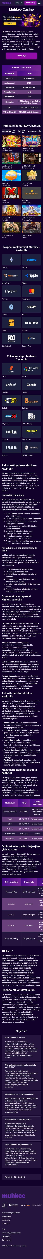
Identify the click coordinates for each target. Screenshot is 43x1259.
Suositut (5, 131)
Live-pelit (14, 131)
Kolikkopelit (33, 131)
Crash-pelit (23, 131)
